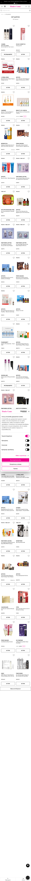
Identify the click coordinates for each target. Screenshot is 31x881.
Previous (1, 2)
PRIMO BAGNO (20, 143)
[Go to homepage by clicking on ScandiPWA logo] (15, 6)
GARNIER (3, 110)
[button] (1, 10)
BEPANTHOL (4, 143)
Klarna (25, 1)
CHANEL (3, 44)
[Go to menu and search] (2, 6)
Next (30, 2)
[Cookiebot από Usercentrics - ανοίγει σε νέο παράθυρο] (20, 411)
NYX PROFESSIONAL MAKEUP (8, 209)
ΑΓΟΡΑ (23, 54)
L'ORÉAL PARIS (5, 77)
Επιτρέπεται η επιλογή (15, 464)
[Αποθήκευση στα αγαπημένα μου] (14, 26)
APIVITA (18, 77)
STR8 (17, 607)
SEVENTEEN (19, 540)
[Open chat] (28, 878)
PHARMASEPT (4, 342)
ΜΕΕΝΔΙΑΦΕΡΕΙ (8, 54)
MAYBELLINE (4, 375)
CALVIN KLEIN (4, 607)
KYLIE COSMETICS (20, 44)
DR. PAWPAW (19, 640)
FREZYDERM (19, 673)
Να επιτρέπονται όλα (15, 460)
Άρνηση (15, 468)
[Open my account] (26, 6)
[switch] (27, 440)
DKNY (2, 673)
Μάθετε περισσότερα (21, 455)
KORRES (18, 507)
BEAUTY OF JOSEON (21, 110)
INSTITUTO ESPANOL (21, 408)
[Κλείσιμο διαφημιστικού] (28, 411)
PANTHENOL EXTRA (21, 176)
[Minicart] (29, 6)
